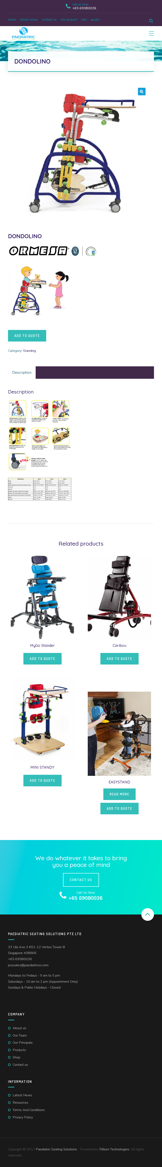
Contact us (49, 19)
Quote (95, 19)
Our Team (20, 1035)
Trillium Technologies (114, 1149)
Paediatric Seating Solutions (56, 1149)
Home (12, 19)
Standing (29, 350)
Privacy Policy (23, 1117)
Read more (119, 794)
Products (19, 1050)
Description (21, 372)
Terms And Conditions (29, 1110)
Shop (16, 1057)
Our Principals (23, 1042)
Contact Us (81, 880)
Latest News (29, 19)
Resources (20, 1102)
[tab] (22, 372)
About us (19, 1028)
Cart (84, 19)
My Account (69, 19)
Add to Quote (27, 336)
